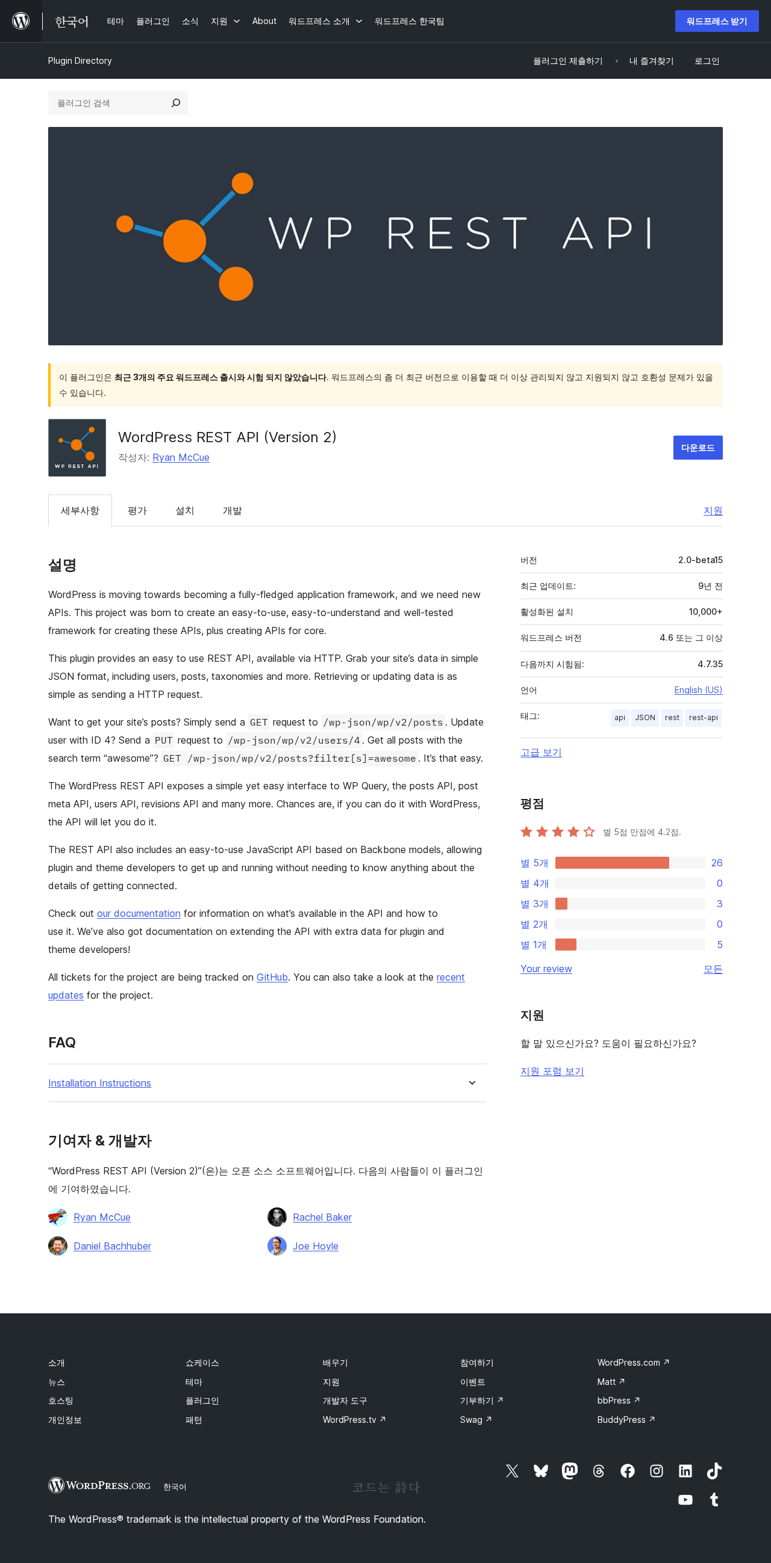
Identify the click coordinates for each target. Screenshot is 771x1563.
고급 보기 (541, 752)
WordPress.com (634, 1362)
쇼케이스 (202, 1362)
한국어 (175, 1486)
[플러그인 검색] (176, 103)
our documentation (139, 913)
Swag (476, 1419)
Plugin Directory (80, 60)
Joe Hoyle (316, 1246)
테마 (194, 1381)
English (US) (699, 690)
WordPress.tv (355, 1419)
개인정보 (65, 1419)
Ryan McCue (181, 457)
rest (672, 717)
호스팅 (60, 1400)
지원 (713, 510)
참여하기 (477, 1362)
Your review (546, 969)
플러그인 (202, 1400)
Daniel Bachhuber (112, 1246)
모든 (713, 969)
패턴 (194, 1419)
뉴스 (56, 1381)
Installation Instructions (99, 1083)
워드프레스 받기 (717, 21)
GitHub (272, 977)
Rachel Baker (322, 1217)
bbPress (619, 1400)
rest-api (703, 717)
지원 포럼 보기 (552, 1071)
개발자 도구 (345, 1400)
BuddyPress (627, 1419)
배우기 (335, 1362)
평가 (137, 510)
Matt (612, 1381)
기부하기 (482, 1400)
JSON (645, 717)
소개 (56, 1362)
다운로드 (698, 447)
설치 (185, 510)
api (619, 717)
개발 (232, 510)
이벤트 (472, 1381)
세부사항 (80, 510)
